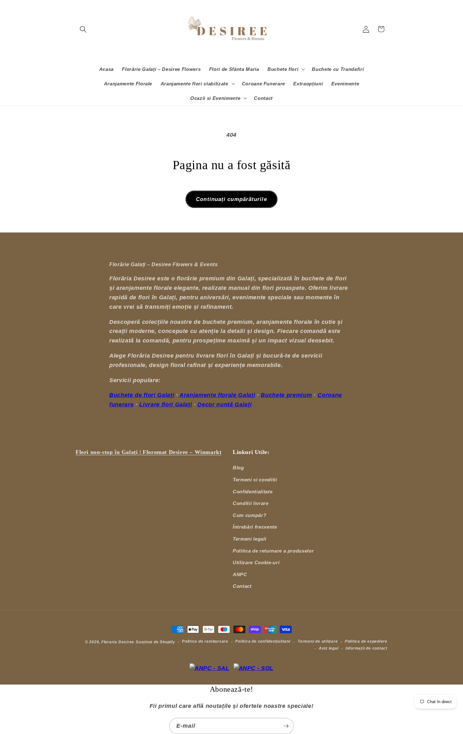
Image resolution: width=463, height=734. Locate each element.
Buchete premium (286, 395)
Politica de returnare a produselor (273, 550)
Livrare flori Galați (165, 404)
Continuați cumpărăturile (231, 199)
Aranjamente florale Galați (217, 395)
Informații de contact (366, 648)
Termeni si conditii (255, 479)
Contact (242, 586)
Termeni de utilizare (318, 641)
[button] (83, 29)
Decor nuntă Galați (224, 404)
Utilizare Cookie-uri (256, 562)
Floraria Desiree (117, 642)
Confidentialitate (252, 491)
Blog (238, 467)
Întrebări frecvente (255, 527)
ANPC (240, 574)
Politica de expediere (366, 641)
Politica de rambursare (205, 641)
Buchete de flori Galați (141, 395)
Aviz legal (329, 648)
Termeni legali (249, 539)
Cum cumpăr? (249, 515)
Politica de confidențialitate (262, 641)
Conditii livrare (251, 503)
